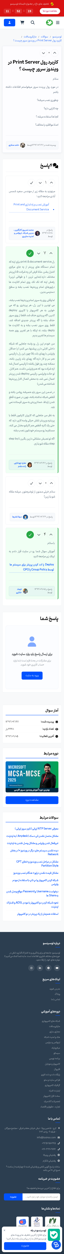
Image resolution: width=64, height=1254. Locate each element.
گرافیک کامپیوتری (52, 1085)
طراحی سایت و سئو (52, 1080)
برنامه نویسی (54, 1058)
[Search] (33, 22)
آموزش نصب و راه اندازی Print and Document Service (31, 207)
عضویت (13, 1196)
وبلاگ (57, 994)
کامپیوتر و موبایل (52, 1064)
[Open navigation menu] (57, 22)
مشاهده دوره (32, 800)
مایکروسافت (30, 37)
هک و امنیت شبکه (52, 1037)
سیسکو (57, 1053)
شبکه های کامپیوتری (51, 1021)
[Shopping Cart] (22, 22)
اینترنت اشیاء (54, 1090)
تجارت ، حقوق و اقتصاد (50, 1106)
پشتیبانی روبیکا (49, 1155)
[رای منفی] (43, 53)
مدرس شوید (54, 989)
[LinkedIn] (40, 968)
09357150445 (49, 1143)
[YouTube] (57, 968)
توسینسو (57, 37)
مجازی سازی (54, 1031)
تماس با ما (55, 999)
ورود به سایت (32, 675)
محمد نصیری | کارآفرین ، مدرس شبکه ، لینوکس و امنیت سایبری (24, 233)
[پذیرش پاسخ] (31, 182)
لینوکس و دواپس (52, 1042)
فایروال (57, 1069)
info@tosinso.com (46, 1137)
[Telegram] (48, 968)
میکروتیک (55, 1048)
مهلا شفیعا (17, 516)
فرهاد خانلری (19, 591)
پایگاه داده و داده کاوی (50, 1074)
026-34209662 (49, 1149)
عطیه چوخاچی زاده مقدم (20, 465)
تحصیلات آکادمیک (52, 1101)
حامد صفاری (14, 145)
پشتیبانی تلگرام (49, 1161)
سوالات (44, 37)
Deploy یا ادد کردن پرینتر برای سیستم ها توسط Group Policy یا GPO (32, 567)
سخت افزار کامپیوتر (51, 1096)
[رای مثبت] (54, 53)
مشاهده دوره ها (50, 11)
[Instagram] (31, 968)
